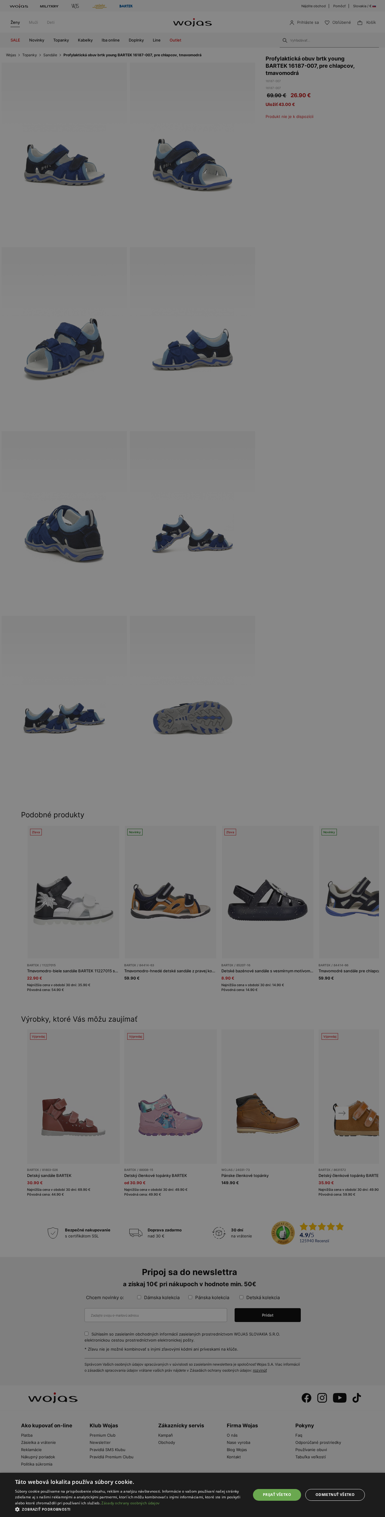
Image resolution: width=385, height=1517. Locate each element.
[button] (129, 1509)
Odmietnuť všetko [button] (335, 1494)
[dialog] (192, 758)
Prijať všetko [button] (277, 1494)
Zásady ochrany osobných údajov (130, 1503)
